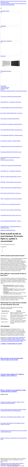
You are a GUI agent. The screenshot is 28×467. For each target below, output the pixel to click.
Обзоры (20, 3)
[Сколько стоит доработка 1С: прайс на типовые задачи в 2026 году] (8, 371)
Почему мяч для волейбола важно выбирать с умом (12, 416)
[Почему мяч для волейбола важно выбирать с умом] (4, 415)
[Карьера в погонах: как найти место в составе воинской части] (4, 436)
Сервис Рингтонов (13, 1)
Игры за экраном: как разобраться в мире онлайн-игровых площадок (13, 390)
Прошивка (9, 3)
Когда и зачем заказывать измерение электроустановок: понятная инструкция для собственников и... (13, 410)
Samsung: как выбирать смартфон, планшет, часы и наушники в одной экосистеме (12, 402)
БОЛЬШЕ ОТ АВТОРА (16, 343)
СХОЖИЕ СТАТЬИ (5, 343)
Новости (24, 3)
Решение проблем (10, 4)
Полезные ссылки (5, 2)
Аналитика (3, 4)
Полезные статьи (22, 1)
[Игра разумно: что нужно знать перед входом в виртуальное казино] (8, 355)
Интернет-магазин (5, 1)
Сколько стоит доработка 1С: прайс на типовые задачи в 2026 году (12, 374)
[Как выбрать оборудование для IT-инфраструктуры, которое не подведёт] (4, 421)
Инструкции (3, 3)
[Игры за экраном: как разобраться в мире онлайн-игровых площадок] (8, 387)
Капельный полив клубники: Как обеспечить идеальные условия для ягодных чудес (13, 338)
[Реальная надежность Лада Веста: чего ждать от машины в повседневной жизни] (4, 429)
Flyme (16, 3)
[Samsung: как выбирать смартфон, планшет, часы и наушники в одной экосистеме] (4, 400)
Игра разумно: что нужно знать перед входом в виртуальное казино (12, 358)
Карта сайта (17, 464)
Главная (2, 230)
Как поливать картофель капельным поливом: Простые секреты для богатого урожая (13, 340)
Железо (13, 3)
